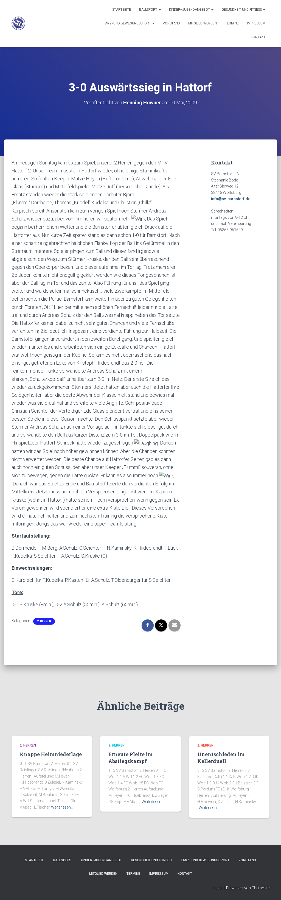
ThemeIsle (260, 888)
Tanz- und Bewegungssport (127, 23)
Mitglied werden (202, 23)
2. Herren (44, 621)
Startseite (121, 10)
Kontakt (258, 37)
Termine (232, 23)
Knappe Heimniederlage (51, 754)
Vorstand (171, 23)
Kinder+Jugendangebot (190, 10)
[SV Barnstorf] (18, 23)
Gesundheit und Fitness (242, 10)
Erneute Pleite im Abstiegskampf (130, 757)
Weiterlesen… (62, 807)
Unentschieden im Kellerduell (221, 757)
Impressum (256, 23)
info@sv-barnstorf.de (230, 199)
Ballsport (148, 10)
